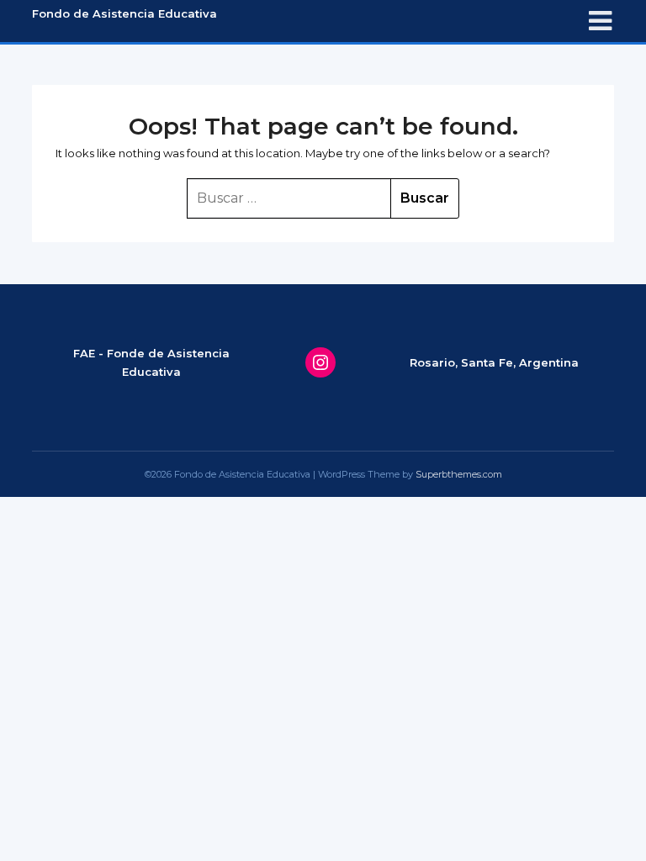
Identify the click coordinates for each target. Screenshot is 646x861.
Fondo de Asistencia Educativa (124, 13)
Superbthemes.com (459, 474)
